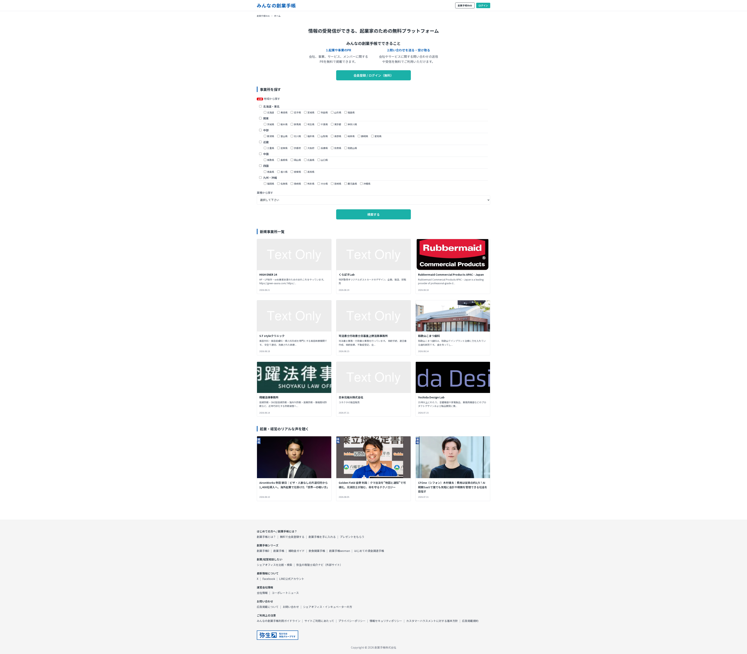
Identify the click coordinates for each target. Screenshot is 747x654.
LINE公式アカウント (291, 579)
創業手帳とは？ (266, 537)
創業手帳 (278, 551)
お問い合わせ (291, 607)
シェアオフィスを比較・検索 (274, 565)
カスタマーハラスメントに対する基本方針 (432, 621)
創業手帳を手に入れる (322, 537)
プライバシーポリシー (352, 621)
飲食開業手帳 (317, 551)
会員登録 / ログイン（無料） (373, 75)
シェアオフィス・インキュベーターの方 (327, 607)
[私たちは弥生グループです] (277, 635)
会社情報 (262, 593)
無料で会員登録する (292, 537)
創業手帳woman (339, 551)
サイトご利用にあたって (319, 621)
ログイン (483, 5)
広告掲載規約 (470, 621)
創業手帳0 (263, 551)
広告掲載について (268, 607)
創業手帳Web (465, 5)
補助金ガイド (296, 551)
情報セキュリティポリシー (386, 621)
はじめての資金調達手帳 (369, 551)
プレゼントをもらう (352, 537)
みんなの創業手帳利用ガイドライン (278, 621)
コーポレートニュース (285, 593)
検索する (373, 214)
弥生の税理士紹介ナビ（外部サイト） (319, 565)
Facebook (268, 579)
